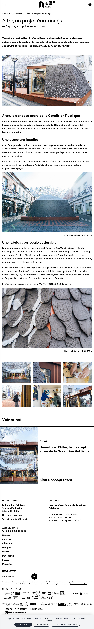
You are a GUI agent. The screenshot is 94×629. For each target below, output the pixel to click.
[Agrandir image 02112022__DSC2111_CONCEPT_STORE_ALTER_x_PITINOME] (77, 372)
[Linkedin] (20, 588)
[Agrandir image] (16, 372)
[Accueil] (47, 4)
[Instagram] (7, 588)
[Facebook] (3, 588)
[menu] (4, 4)
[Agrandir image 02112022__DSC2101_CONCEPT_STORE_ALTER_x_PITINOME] (47, 396)
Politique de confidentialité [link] (65, 625)
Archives (6, 539)
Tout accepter (23, 625)
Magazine (17, 13)
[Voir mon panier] (90, 4)
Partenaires (8, 556)
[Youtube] (16, 588)
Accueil (6, 13)
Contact (6, 535)
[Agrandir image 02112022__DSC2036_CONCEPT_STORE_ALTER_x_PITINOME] (77, 396)
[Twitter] (11, 588)
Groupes (6, 547)
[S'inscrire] (34, 576)
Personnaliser (41, 625)
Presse (5, 551)
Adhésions (7, 543)
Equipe (5, 560)
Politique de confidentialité (78, 584)
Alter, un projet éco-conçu (38, 13)
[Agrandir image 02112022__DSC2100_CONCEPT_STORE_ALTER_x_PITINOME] (16, 396)
